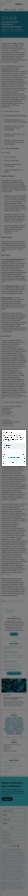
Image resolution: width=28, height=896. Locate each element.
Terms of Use (12, 441)
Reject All (14, 462)
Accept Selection (14, 457)
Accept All (14, 453)
